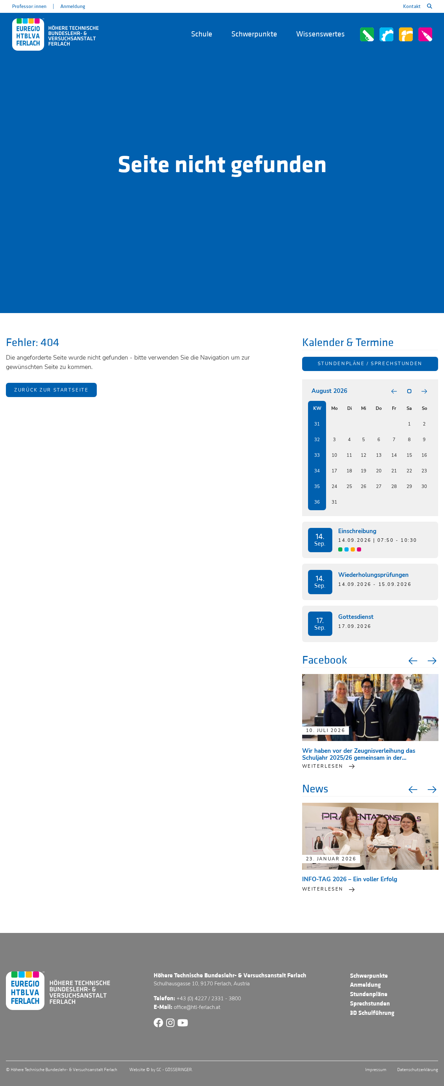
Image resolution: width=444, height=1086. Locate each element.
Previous (412, 660)
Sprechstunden (370, 1004)
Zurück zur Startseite (51, 390)
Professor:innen (29, 6)
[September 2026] (424, 391)
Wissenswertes (320, 34)
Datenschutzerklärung (417, 1069)
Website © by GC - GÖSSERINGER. (161, 1069)
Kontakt (412, 6)
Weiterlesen (322, 889)
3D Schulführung (372, 1013)
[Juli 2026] (394, 391)
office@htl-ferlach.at (197, 1007)
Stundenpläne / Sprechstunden (370, 364)
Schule (201, 34)
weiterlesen (322, 766)
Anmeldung (72, 6)
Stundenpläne (368, 994)
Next (433, 660)
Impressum (375, 1069)
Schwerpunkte (254, 34)
